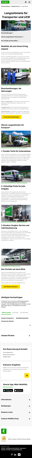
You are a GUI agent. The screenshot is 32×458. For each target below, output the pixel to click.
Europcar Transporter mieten (8, 318)
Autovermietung (5, 6)
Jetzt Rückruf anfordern (11, 286)
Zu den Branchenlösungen (11, 117)
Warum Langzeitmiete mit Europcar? (12, 37)
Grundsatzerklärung (16, 449)
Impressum (23, 448)
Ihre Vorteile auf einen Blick (9, 40)
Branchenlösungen (7, 33)
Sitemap (3, 449)
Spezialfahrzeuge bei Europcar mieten (22, 318)
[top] (30, 325)
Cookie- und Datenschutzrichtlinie (10, 448)
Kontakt (8, 449)
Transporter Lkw (15, 6)
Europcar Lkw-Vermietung (8, 321)
